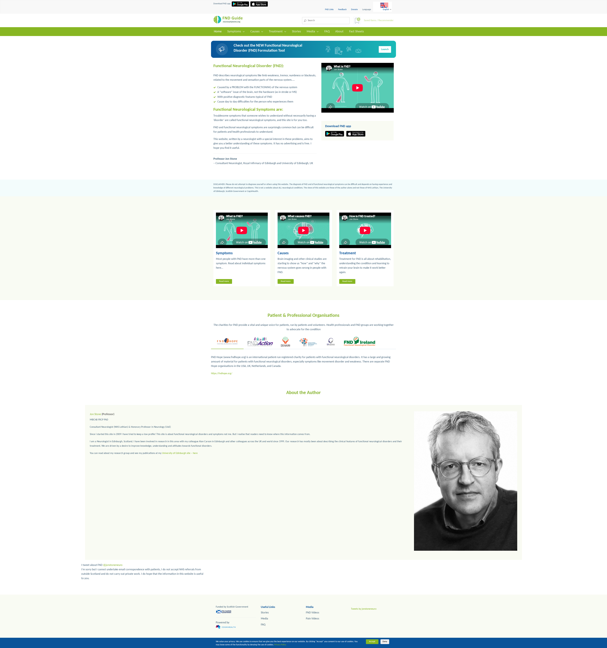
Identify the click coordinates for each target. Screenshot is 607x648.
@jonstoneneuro (113, 565)
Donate (354, 9)
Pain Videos (312, 618)
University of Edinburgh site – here (180, 453)
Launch (385, 49)
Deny (385, 641)
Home (218, 31)
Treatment (276, 31)
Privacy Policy (280, 645)
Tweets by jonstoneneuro (363, 609)
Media (311, 31)
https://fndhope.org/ (221, 373)
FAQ (327, 31)
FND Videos (312, 612)
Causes (255, 31)
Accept (372, 641)
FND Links (329, 9)
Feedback (342, 9)
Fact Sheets (356, 31)
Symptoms (234, 31)
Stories (296, 31)
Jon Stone (95, 414)
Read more (224, 281)
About (339, 31)
